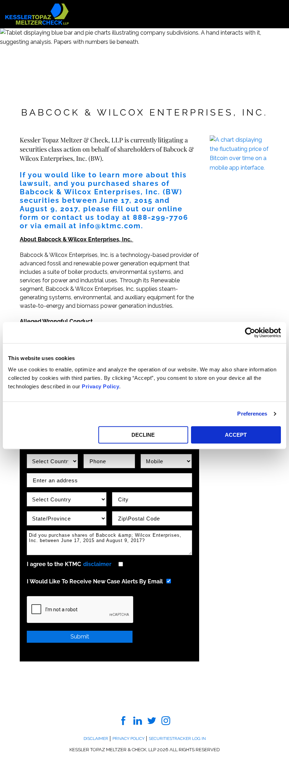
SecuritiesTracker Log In (177, 738)
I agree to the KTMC (69, 564)
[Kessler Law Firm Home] (37, 13)
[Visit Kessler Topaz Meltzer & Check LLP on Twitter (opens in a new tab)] (151, 720)
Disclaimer (96, 738)
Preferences (252, 414)
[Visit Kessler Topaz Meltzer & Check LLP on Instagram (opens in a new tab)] (165, 720)
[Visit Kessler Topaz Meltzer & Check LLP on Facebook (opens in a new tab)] (123, 720)
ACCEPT (236, 435)
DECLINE (143, 435)
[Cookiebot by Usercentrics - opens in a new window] (250, 332)
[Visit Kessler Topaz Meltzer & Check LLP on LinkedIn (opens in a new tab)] (137, 720)
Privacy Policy (100, 386)
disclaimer (97, 564)
